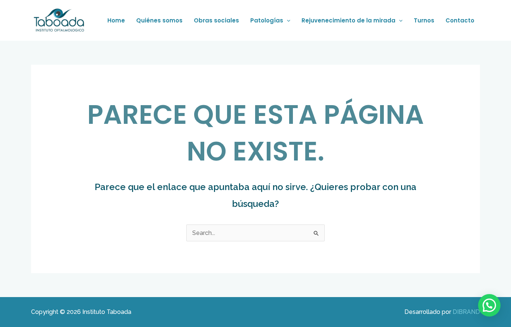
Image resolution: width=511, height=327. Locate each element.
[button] (286, 20)
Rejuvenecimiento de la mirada (348, 20)
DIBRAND (466, 311)
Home (116, 20)
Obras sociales (216, 20)
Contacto (460, 20)
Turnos (424, 20)
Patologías (266, 20)
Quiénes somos (159, 20)
